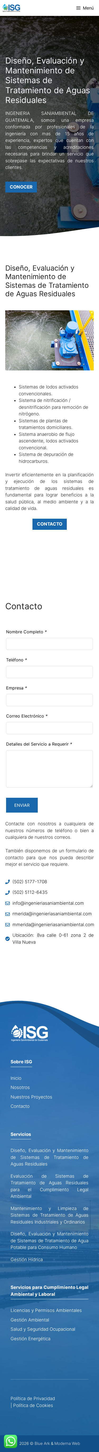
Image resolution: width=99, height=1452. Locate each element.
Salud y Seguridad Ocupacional (43, 1329)
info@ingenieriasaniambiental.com (48, 903)
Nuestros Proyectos (31, 1097)
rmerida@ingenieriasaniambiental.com (52, 913)
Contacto (20, 1106)
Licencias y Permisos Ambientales (46, 1310)
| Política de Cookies (32, 1405)
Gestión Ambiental (30, 1320)
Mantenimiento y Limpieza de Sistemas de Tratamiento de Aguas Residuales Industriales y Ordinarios (49, 1215)
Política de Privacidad (33, 1398)
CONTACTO (49, 524)
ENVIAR (22, 805)
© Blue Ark (40, 1443)
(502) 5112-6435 (30, 892)
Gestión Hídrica (27, 1259)
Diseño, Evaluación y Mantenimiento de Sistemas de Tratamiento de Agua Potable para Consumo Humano (49, 1240)
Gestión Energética (30, 1338)
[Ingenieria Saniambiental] (11, 8)
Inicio (16, 1078)
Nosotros (20, 1087)
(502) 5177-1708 (29, 881)
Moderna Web (67, 1443)
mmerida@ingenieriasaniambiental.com (53, 924)
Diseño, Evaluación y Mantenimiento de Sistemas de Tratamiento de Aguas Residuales (49, 1157)
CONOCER (21, 187)
